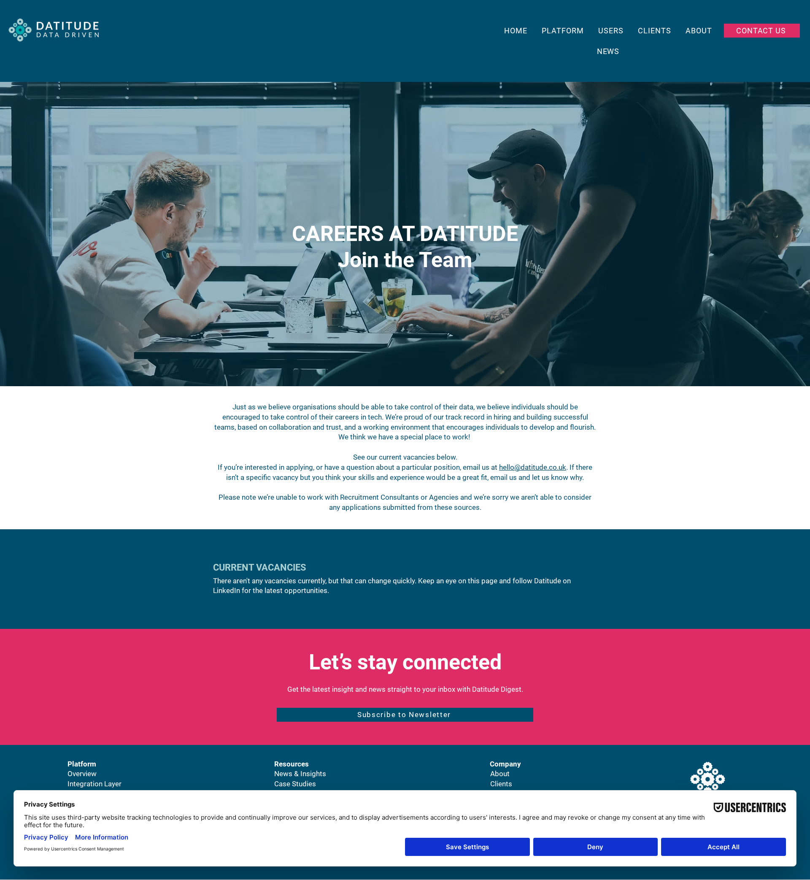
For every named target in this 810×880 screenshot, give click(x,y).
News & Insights (300, 773)
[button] (405, 715)
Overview (82, 773)
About (500, 773)
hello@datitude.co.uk (532, 467)
